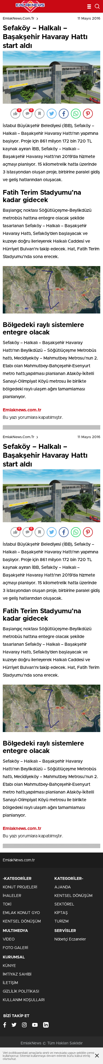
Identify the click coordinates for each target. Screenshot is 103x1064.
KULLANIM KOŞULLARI (23, 1000)
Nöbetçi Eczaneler (70, 939)
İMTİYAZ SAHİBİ (17, 974)
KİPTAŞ (61, 913)
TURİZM (61, 921)
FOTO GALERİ (15, 948)
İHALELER (12, 896)
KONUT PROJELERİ (20, 887)
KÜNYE (9, 966)
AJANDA (62, 887)
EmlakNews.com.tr (18, 18)
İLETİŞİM (10, 983)
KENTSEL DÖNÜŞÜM (22, 921)
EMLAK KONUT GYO (21, 913)
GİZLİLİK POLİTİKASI (21, 991)
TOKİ (7, 904)
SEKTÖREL (64, 904)
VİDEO (9, 939)
